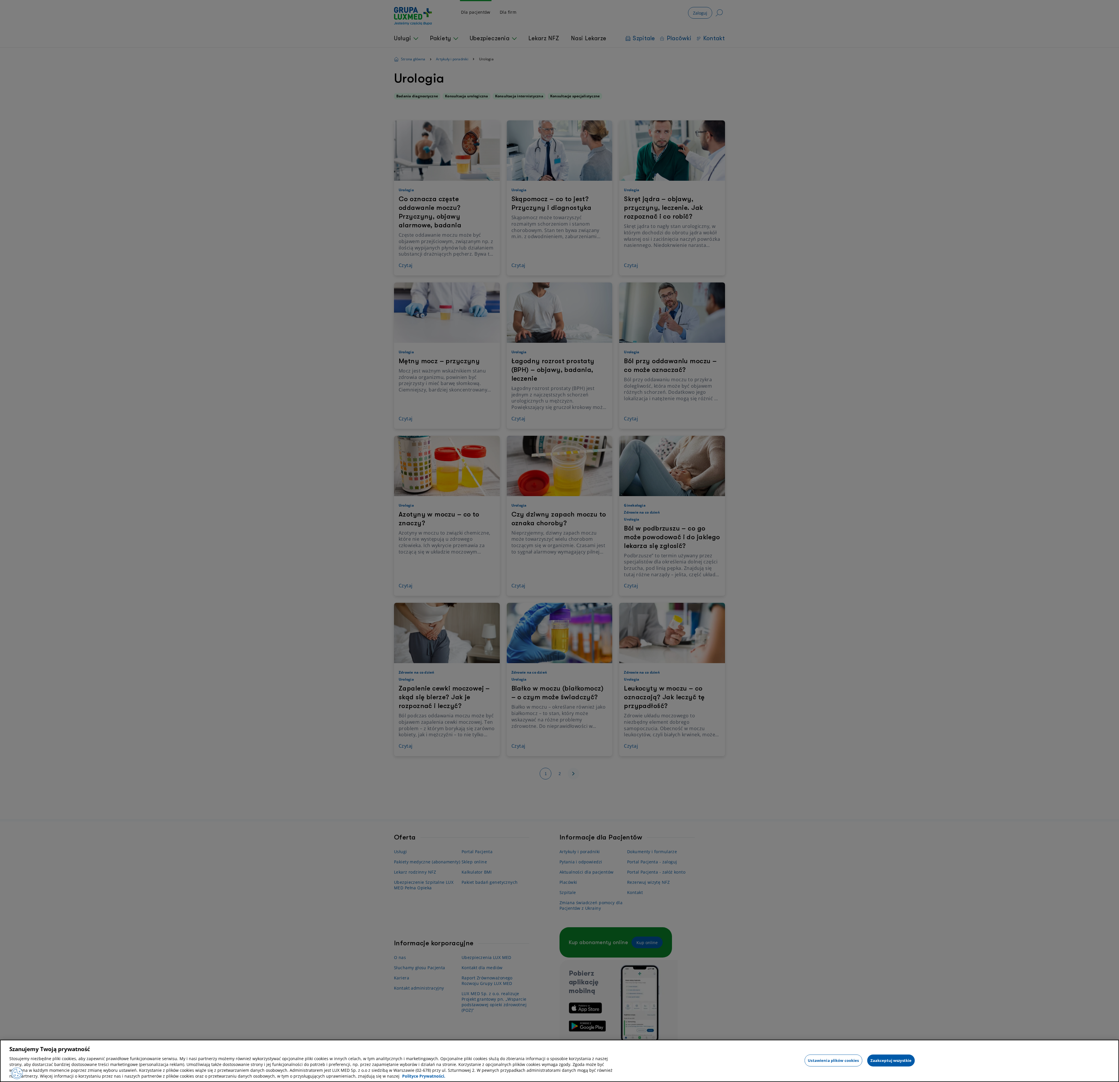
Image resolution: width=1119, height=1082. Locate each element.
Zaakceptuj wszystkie (891, 1060)
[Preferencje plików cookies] (17, 1073)
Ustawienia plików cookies (833, 1060)
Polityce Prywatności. (423, 1076)
